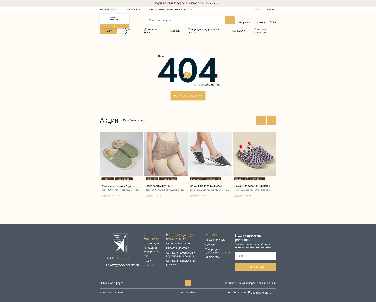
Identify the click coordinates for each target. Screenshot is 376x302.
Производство (152, 243)
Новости (149, 265)
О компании (151, 236)
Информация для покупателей (180, 236)
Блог (147, 256)
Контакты (271, 9)
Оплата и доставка (177, 248)
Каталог (211, 235)
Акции (147, 260)
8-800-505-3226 (133, 9)
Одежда (210, 244)
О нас (257, 9)
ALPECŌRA (212, 257)
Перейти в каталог (134, 120)
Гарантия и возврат (178, 243)
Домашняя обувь (215, 239)
